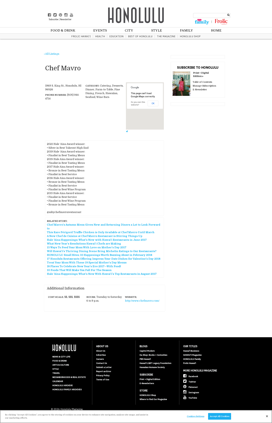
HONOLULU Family (192, 359)
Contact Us (101, 363)
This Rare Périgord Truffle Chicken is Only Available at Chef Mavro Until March (100, 232)
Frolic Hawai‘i (81, 36)
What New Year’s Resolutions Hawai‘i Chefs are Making (84, 243)
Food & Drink (63, 30)
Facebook (193, 376)
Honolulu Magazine (136, 15)
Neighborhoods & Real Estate (69, 377)
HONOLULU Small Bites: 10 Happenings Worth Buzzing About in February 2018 (99, 255)
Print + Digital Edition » (201, 74)
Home (216, 30)
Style (156, 30)
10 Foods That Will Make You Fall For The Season (79, 270)
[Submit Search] (228, 15)
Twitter (192, 381)
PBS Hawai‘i (145, 359)
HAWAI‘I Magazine (192, 355)
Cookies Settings (195, 416)
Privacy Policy (103, 375)
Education (116, 36)
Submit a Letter (104, 367)
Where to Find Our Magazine (153, 399)
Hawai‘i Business (191, 351)
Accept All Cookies (219, 416)
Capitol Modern (147, 351)
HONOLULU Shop (190, 36)
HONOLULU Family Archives (67, 389)
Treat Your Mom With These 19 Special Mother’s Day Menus (87, 262)
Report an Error (103, 371)
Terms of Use (102, 379)
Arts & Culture (60, 365)
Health (100, 36)
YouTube (192, 398)
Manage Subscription (204, 86)
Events (100, 30)
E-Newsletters (147, 383)
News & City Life (61, 356)
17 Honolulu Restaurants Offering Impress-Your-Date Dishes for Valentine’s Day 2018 (103, 258)
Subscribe (53, 19)
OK (153, 103)
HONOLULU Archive (62, 385)
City (129, 30)
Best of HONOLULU (140, 36)
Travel (56, 373)
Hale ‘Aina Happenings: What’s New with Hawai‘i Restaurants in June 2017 (97, 240)
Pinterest (193, 387)
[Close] (267, 416)
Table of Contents (202, 82)
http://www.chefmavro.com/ (142, 300)
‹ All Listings (51, 54)
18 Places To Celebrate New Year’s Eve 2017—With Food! (84, 266)
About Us (100, 351)
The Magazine (166, 36)
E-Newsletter (200, 89)
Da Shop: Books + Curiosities (153, 355)
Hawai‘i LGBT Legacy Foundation (155, 363)
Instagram (193, 392)
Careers (100, 359)
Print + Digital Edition (150, 379)
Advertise (101, 355)
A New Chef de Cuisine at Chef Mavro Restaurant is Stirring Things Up (94, 236)
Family (186, 30)
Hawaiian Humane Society (152, 367)
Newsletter (65, 19)
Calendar (57, 381)
